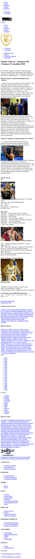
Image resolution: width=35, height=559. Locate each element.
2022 (5, 364)
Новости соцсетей (9, 514)
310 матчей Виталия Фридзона (16, 428)
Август (6, 402)
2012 (5, 380)
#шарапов (13, 458)
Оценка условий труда (11, 526)
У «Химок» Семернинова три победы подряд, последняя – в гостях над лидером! (17, 351)
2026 (5, 358)
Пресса (6, 54)
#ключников (4, 457)
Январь (6, 413)
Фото (6, 487)
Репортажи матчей (10, 56)
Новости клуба (8, 53)
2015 (5, 375)
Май (5, 407)
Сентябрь (7, 400)
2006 (5, 389)
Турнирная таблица (10, 465)
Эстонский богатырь (10, 441)
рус (2, 22)
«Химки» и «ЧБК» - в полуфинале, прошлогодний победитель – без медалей (17, 345)
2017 (5, 372)
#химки (27, 458)
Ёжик (6, 504)
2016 (5, 373)
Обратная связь (9, 547)
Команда (7, 5)
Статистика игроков (10, 479)
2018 (5, 370)
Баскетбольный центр (11, 502)
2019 (5, 369)
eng (4, 22)
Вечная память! (16, 420)
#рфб (28, 457)
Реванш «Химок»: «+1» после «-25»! (14, 342)
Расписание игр (9, 467)
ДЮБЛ (6, 536)
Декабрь (6, 395)
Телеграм (7, 11)
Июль (6, 403)
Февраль (7, 411)
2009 (5, 385)
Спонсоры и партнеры (11, 501)
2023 (5, 362)
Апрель (6, 408)
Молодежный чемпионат (18, 423)
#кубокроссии (5, 458)
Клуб (5, 2)
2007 (5, 388)
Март (6, 410)
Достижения (8, 533)
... (15, 353)
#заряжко (11, 457)
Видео (6, 486)
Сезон (6, 4)
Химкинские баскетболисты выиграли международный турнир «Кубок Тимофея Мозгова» (14, 335)
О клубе (6, 494)
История (7, 499)
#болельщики (20, 458)
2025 (5, 359)
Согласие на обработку (11, 524)
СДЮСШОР (8, 539)
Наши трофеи (8, 497)
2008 (5, 386)
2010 (5, 383)
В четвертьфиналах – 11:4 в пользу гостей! (13, 342)
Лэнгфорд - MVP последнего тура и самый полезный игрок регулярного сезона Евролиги (16, 427)
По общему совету (14, 434)
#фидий (24, 457)
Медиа (6, 7)
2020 (5, 367)
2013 (5, 378)
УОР (5, 537)
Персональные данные (11, 522)
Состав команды (9, 476)
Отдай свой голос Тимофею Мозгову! (18, 437)
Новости (7, 8)
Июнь (6, 405)
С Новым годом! (6, 420)
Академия (7, 13)
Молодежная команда (11, 534)
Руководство (8, 496)
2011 (5, 381)
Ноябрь (6, 397)
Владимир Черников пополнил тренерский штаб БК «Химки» (15, 430)
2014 (5, 377)
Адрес (6, 546)
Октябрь (6, 399)
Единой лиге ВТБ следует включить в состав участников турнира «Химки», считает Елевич (15, 330)
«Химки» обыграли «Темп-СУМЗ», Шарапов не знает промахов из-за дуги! (16, 349)
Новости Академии (10, 515)
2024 (5, 361)
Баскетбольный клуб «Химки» (11, 553)
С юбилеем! (29, 423)
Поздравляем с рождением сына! (14, 445)
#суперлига (18, 457)
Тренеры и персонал (10, 477)
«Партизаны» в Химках (12, 447)
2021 (5, 366)
